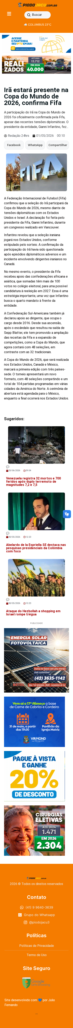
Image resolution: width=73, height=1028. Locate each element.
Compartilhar (57, 145)
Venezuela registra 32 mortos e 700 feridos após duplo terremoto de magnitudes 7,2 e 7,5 (33, 481)
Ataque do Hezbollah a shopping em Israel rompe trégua (33, 612)
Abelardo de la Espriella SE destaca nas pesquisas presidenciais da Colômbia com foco (36, 548)
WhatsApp (35, 145)
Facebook (14, 145)
